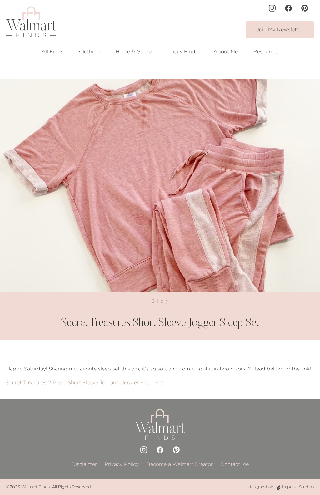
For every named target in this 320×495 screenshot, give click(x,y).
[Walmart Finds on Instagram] (272, 8)
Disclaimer (84, 464)
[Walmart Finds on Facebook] (288, 8)
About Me (225, 52)
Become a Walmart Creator (180, 464)
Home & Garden (135, 52)
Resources (266, 52)
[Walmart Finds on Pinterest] (305, 8)
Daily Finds (184, 52)
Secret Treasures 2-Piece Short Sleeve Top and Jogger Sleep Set (84, 382)
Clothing (89, 52)
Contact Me (235, 464)
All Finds (52, 52)
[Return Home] (31, 21)
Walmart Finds (35, 486)
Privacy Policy (122, 464)
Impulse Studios (298, 486)
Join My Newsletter (279, 29)
